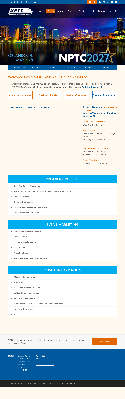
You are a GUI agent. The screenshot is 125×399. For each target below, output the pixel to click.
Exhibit (53, 67)
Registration (19, 67)
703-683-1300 (17, 2)
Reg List (105, 67)
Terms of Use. (60, 383)
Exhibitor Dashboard (20, 95)
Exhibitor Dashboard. (92, 87)
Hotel (88, 67)
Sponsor (71, 67)
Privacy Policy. (70, 383)
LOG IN (92, 2)
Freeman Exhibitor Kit (105, 95)
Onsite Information (76, 95)
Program (36, 67)
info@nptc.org (33, 2)
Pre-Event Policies (48, 95)
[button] (116, 11)
